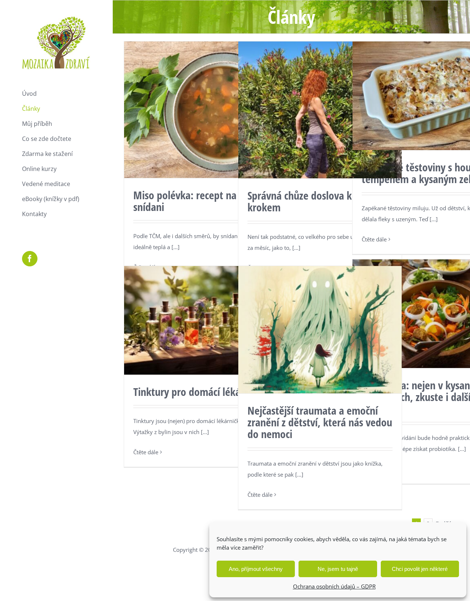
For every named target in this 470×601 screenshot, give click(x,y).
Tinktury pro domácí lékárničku (200, 391)
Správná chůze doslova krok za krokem (312, 201)
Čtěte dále (374, 239)
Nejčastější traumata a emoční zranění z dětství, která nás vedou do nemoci (319, 422)
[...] (175, 247)
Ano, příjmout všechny (256, 569)
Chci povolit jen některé (420, 569)
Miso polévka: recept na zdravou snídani (203, 200)
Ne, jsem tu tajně (338, 569)
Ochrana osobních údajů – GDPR (334, 586)
